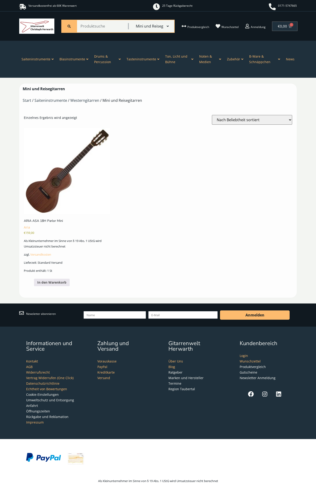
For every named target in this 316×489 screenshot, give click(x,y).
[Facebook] (251, 394)
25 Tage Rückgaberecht (177, 6)
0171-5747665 (287, 6)
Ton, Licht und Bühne (176, 59)
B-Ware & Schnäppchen (259, 59)
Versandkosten (40, 255)
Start (27, 100)
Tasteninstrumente (141, 59)
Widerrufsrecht (38, 372)
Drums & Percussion (102, 59)
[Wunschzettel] (218, 26)
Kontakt (32, 361)
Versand (103, 378)
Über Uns (175, 361)
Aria (27, 227)
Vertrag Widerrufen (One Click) (50, 378)
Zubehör (233, 59)
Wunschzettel (230, 27)
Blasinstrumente (72, 59)
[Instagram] (264, 394)
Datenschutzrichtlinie (42, 383)
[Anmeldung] (247, 26)
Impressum (35, 422)
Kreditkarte (106, 372)
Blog (171, 367)
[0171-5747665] (272, 6)
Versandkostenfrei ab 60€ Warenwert (52, 6)
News (290, 59)
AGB (29, 367)
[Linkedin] (278, 394)
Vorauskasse (107, 361)
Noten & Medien (205, 59)
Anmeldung (258, 27)
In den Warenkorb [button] (51, 282)
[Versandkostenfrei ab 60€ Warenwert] (22, 6)
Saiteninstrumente (36, 59)
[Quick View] (32, 282)
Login (244, 355)
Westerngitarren (84, 100)
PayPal (102, 367)
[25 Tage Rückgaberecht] (156, 6)
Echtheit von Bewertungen (46, 389)
